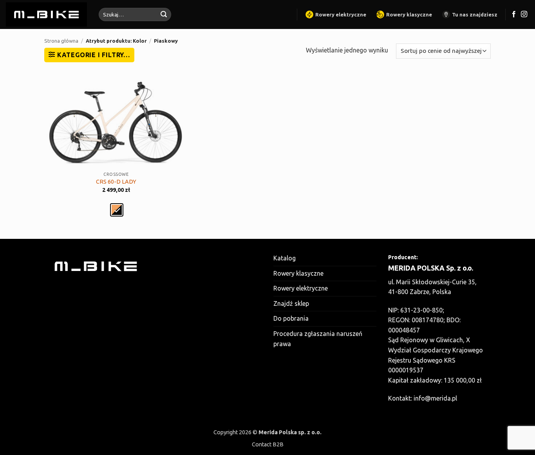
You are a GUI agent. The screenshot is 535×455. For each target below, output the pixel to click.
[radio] (117, 210)
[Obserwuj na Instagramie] (524, 14)
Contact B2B (268, 444)
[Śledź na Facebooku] (514, 14)
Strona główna (61, 40)
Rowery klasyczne (409, 14)
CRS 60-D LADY (116, 182)
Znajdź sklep (291, 303)
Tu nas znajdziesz (474, 14)
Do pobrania (291, 318)
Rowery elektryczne (340, 14)
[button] (89, 55)
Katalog (284, 258)
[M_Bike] (46, 14)
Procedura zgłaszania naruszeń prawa (317, 338)
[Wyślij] (163, 14)
